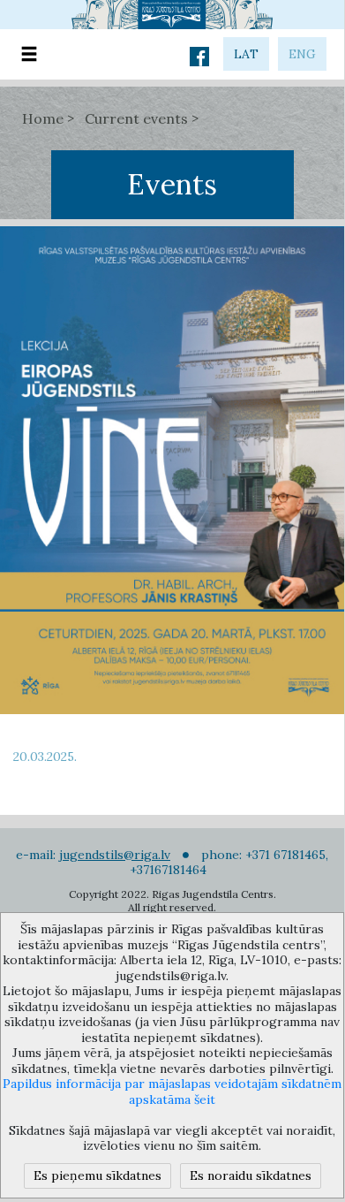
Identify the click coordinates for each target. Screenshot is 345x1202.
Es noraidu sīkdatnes (250, 1175)
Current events (136, 118)
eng (302, 54)
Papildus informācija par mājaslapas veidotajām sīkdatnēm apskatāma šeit (172, 1091)
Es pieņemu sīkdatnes (97, 1175)
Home (43, 118)
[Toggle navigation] (29, 54)
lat (246, 54)
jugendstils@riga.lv (114, 855)
